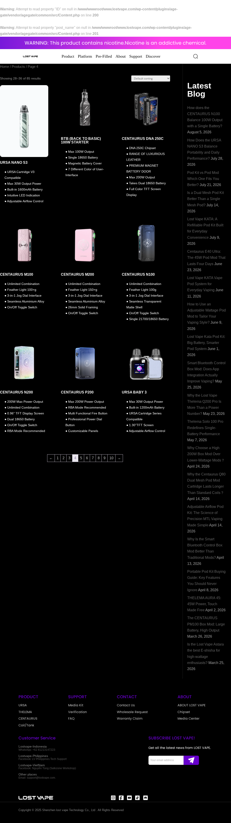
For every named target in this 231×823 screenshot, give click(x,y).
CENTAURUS (27, 718)
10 (111, 458)
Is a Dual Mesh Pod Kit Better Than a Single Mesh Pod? (205, 199)
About (121, 56)
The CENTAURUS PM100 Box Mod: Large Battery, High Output (206, 624)
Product (68, 56)
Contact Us (126, 705)
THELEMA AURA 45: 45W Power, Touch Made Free (204, 604)
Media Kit (75, 705)
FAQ (71, 718)
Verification (77, 712)
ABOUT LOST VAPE (192, 705)
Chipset (184, 712)
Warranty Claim (130, 718)
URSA (22, 705)
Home (4, 66)
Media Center (188, 718)
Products (18, 66)
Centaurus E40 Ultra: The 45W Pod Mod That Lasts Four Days (206, 258)
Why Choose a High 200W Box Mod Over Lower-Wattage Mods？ (206, 454)
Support (135, 56)
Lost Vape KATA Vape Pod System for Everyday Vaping (204, 284)
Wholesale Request (132, 712)
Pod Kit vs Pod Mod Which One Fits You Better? (203, 179)
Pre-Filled (104, 56)
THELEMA (25, 712)
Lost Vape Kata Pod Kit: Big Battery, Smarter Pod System (206, 343)
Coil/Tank (26, 725)
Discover (153, 56)
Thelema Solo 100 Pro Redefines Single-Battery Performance (205, 428)
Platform (85, 56)
